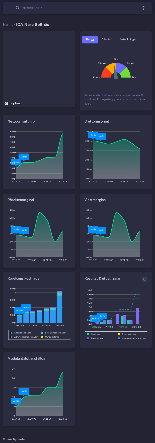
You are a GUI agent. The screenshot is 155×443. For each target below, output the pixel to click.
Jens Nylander (16, 439)
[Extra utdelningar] (144, 279)
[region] (39, 69)
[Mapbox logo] (12, 103)
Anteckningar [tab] (127, 39)
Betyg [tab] (90, 39)
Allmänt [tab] (107, 39)
